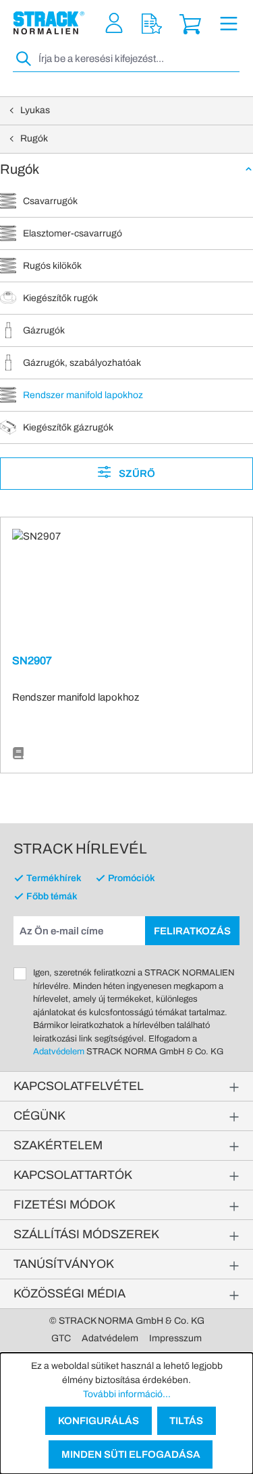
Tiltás (186, 1420)
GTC (61, 1338)
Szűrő (136, 473)
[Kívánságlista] (152, 23)
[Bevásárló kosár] (190, 23)
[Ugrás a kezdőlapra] (48, 22)
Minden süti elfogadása (130, 1454)
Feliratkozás (192, 931)
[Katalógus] (18, 753)
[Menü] (229, 23)
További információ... (127, 1394)
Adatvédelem (58, 1051)
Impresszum (175, 1338)
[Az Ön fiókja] (114, 23)
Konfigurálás (98, 1420)
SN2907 (32, 660)
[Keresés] (24, 59)
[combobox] (138, 59)
